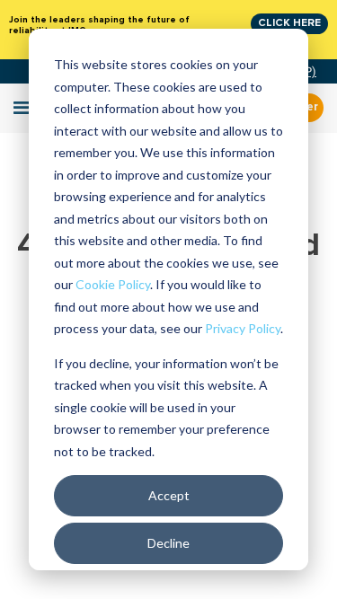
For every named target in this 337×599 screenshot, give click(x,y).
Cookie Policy (112, 284)
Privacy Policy (242, 328)
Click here (289, 23)
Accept (169, 495)
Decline (168, 543)
